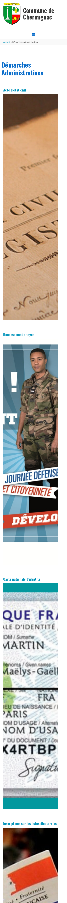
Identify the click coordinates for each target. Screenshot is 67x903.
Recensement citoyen (18, 334)
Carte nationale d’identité (21, 579)
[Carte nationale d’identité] (31, 696)
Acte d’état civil (14, 90)
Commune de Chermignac (38, 13)
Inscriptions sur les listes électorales (30, 823)
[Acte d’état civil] (31, 207)
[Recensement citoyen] (31, 452)
